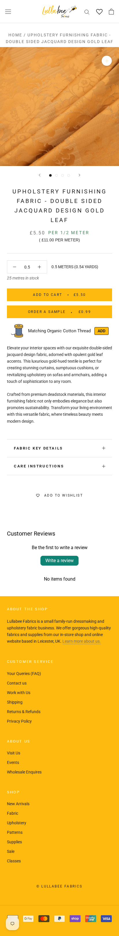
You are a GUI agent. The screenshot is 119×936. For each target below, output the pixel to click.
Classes (14, 861)
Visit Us (13, 753)
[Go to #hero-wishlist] (99, 11)
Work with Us (18, 692)
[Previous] (39, 175)
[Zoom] (107, 61)
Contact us (17, 683)
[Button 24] (39, 267)
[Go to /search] (87, 11)
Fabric (12, 813)
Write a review (59, 560)
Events (13, 762)
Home (15, 35)
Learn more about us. (81, 641)
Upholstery (16, 823)
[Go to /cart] (111, 11)
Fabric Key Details (38, 448)
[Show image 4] (68, 175)
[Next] (79, 175)
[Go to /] (59, 11)
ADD (101, 331)
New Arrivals (18, 803)
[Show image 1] (50, 175)
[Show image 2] (56, 175)
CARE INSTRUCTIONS (39, 466)
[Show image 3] (62, 175)
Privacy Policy (19, 721)
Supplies (14, 842)
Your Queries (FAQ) (24, 673)
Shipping (15, 702)
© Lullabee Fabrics (59, 886)
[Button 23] (14, 267)
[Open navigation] (8, 11)
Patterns (15, 832)
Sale (10, 851)
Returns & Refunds (23, 711)
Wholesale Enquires (24, 772)
